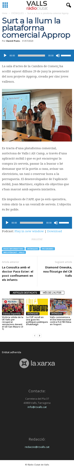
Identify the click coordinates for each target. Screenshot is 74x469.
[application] (37, 55)
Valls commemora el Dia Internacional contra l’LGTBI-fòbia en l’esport (60, 321)
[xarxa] (37, 363)
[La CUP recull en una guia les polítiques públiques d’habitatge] (37, 307)
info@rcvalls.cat (37, 407)
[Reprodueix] (5, 56)
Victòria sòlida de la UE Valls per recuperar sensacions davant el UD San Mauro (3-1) (12, 323)
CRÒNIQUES (17, 13)
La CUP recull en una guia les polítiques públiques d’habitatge (37, 321)
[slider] (66, 55)
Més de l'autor (52, 292)
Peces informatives (13, 248)
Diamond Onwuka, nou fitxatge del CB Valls (57, 271)
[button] (68, 5)
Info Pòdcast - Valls (13, 252)
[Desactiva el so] (58, 56)
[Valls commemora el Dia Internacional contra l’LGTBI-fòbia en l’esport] (61, 307)
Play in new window (29, 231)
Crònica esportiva (12, 313)
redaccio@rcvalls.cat (37, 447)
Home (4, 13)
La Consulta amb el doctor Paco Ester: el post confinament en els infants (17, 273)
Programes (47, 248)
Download (54, 231)
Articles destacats (25, 292)
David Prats (13, 40)
